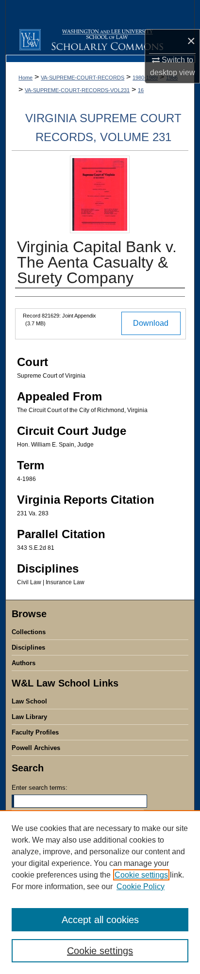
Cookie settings (141, 875)
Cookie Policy (141, 886)
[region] (100, 892)
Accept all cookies (100, 919)
